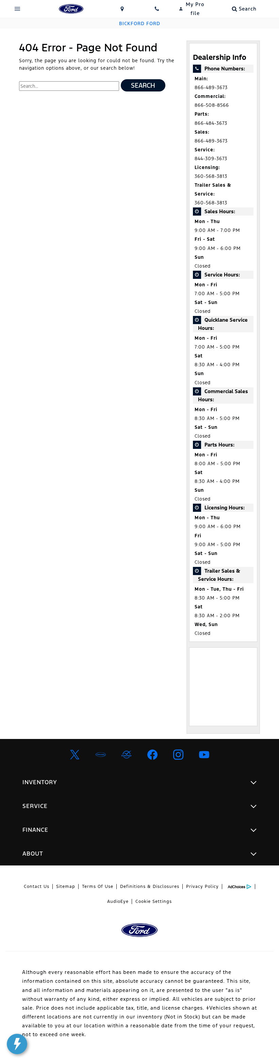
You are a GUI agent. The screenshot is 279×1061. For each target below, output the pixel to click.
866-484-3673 (211, 123)
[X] (74, 754)
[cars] (100, 754)
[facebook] (152, 754)
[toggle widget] (17, 1044)
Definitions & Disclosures (149, 886)
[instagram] (178, 754)
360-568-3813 (211, 176)
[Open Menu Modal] (17, 9)
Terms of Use (97, 886)
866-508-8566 (212, 105)
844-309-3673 (211, 159)
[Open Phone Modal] (157, 9)
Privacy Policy (202, 886)
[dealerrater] (126, 754)
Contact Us (36, 886)
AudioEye (118, 901)
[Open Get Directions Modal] (122, 9)
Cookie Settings (153, 901)
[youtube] (204, 754)
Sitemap (65, 886)
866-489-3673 (211, 87)
